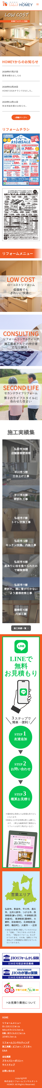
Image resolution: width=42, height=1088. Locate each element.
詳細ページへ (21, 117)
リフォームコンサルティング (15, 1042)
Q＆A (4, 1050)
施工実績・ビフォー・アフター (17, 1046)
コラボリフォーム (9, 1036)
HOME (5, 1017)
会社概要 (6, 1056)
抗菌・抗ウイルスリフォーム (13, 1033)
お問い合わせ (8, 1070)
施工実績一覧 (20, 628)
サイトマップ (8, 1064)
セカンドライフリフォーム (13, 1029)
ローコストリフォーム (11, 1026)
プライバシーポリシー (12, 1060)
